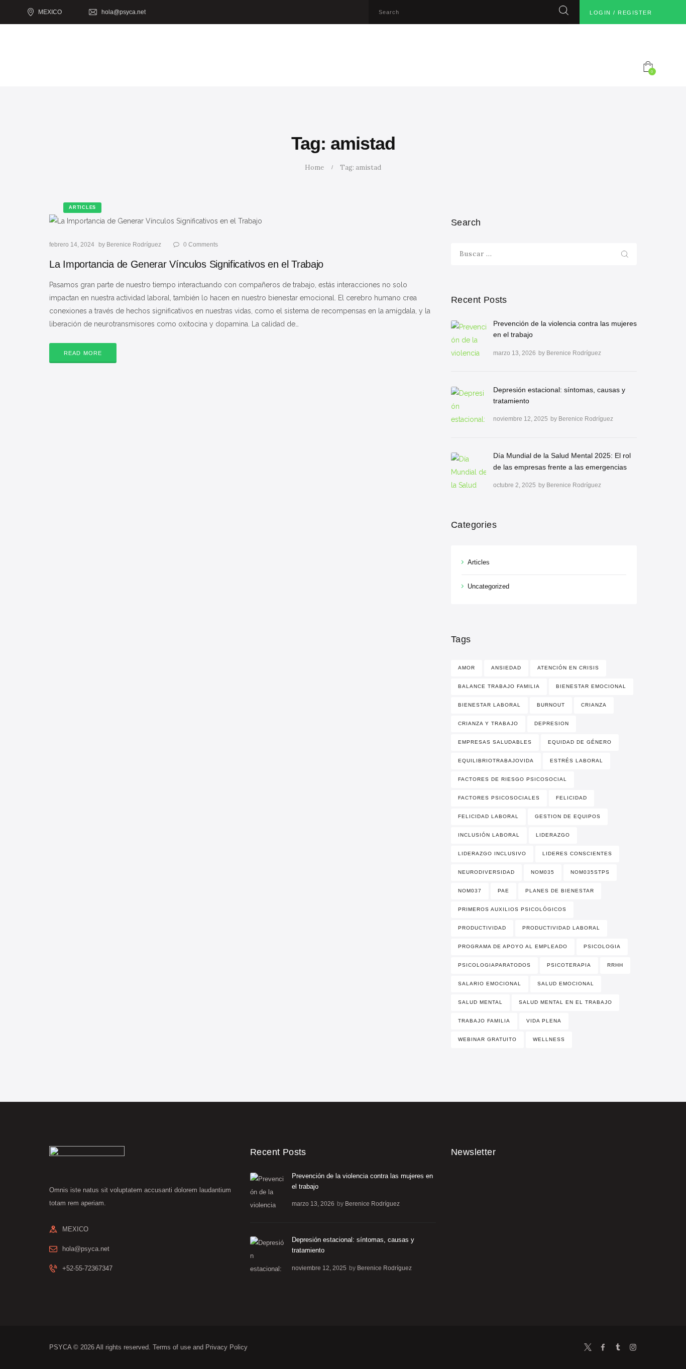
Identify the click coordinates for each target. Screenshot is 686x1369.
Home (314, 167)
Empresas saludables (495, 742)
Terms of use (172, 1347)
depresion (551, 723)
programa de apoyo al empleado (512, 946)
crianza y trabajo (488, 723)
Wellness (549, 1039)
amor (466, 667)
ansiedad (506, 667)
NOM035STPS (590, 872)
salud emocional (565, 983)
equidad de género (580, 742)
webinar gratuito (487, 1039)
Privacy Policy (226, 1347)
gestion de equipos (568, 816)
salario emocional (489, 983)
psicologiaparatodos (494, 965)
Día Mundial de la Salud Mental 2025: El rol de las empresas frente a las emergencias (562, 461)
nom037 (470, 890)
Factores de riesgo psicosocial (512, 779)
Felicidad (571, 798)
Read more (83, 353)
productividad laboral (561, 928)
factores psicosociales (499, 798)
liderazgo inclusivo (492, 853)
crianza (594, 705)
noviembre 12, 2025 (520, 418)
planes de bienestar (559, 890)
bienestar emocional (591, 686)
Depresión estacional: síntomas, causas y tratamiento (559, 395)
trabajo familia (484, 1020)
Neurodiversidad (486, 872)
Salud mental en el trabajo (565, 1002)
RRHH (615, 965)
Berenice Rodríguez (134, 244)
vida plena (543, 1020)
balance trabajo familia (499, 686)
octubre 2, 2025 (514, 485)
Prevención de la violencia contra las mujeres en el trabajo (565, 328)
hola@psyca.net (85, 1248)
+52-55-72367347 (87, 1268)
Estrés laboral (576, 760)
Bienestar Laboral (489, 705)
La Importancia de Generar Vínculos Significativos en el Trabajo (186, 264)
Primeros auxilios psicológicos (512, 909)
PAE (503, 890)
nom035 (542, 872)
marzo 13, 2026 (514, 353)
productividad (482, 928)
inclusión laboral (489, 835)
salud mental (480, 1002)
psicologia (602, 946)
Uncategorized (488, 586)
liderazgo (553, 835)
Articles (479, 562)
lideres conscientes (577, 853)
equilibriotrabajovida (496, 760)
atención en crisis (568, 667)
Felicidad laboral (488, 816)
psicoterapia (569, 965)
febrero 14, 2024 (71, 244)
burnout (551, 705)
